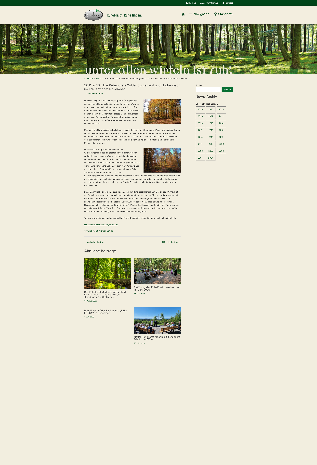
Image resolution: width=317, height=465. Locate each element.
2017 (200, 130)
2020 (200, 123)
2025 (210, 109)
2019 (211, 123)
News (98, 78)
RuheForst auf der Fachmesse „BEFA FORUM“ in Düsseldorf (105, 311)
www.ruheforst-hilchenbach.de (98, 231)
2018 (221, 123)
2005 (200, 158)
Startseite (88, 78)
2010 (211, 144)
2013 (211, 137)
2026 (200, 109)
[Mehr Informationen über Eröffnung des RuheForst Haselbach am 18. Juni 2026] (157, 270)
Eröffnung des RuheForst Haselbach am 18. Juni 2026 (157, 288)
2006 (221, 151)
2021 (221, 116)
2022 (210, 116)
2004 (210, 158)
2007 (210, 151)
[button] (4, 49)
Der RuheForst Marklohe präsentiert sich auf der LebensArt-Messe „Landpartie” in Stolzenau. (105, 295)
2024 (221, 109)
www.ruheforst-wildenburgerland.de (101, 224)
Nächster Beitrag (171, 242)
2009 (221, 144)
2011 (200, 144)
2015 (221, 130)
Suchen (199, 85)
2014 (200, 137)
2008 (200, 151)
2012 (221, 137)
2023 (200, 116)
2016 (211, 130)
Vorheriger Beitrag (94, 242)
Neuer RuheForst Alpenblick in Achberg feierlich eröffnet (157, 338)
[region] (158, 49)
